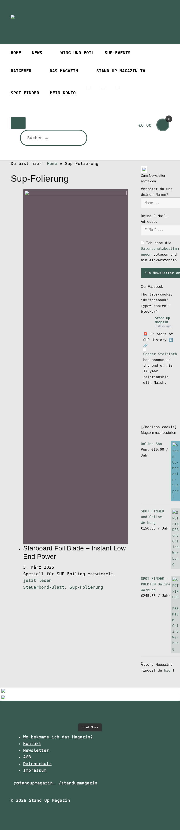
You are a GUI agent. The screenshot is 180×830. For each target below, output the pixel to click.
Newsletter (36, 750)
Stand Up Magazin (162, 320)
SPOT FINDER (25, 93)
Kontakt (32, 743)
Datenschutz (37, 763)
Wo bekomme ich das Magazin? (58, 737)
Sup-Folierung (86, 587)
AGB (27, 757)
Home (16, 52)
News (37, 52)
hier (168, 670)
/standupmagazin (78, 783)
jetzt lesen (37, 580)
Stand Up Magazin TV (120, 71)
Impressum (34, 770)
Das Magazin (64, 71)
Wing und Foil (77, 52)
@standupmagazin (34, 783)
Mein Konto (63, 93)
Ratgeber (21, 71)
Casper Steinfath (160, 354)
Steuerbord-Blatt (43, 587)
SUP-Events (118, 52)
